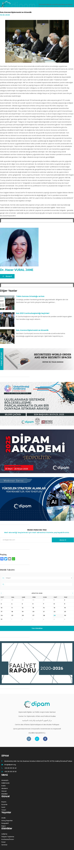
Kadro (3, 786)
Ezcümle (4, 804)
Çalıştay (4, 834)
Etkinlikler (4, 794)
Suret (3, 807)
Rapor (3, 826)
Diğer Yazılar (8, 290)
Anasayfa (4, 780)
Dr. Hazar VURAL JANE (16, 270)
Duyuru (3, 802)
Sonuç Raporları (7, 821)
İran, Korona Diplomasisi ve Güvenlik (32, 330)
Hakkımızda (5, 783)
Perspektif (5, 823)
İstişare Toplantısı (7, 837)
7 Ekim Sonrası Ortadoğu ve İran (30, 296)
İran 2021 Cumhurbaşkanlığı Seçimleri (32, 313)
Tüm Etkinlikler (37, 628)
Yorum (3, 810)
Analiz (3, 818)
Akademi (4, 788)
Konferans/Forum (7, 839)
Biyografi (9, 276)
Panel (3, 842)
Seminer (4, 845)
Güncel (3, 791)
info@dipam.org (10, 765)
